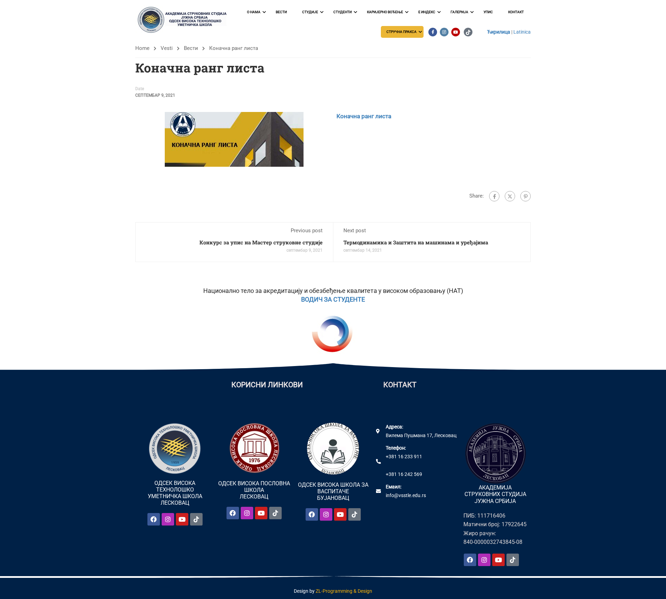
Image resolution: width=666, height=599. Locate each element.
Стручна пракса (401, 32)
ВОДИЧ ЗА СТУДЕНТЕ (333, 299)
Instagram (444, 32)
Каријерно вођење (385, 12)
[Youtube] (182, 519)
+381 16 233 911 (404, 456)
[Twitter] (510, 196)
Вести (281, 12)
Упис (488, 12)
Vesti (167, 48)
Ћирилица (498, 32)
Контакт (516, 12)
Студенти (342, 12)
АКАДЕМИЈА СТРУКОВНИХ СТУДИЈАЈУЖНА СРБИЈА (495, 494)
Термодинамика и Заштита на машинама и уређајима (415, 242)
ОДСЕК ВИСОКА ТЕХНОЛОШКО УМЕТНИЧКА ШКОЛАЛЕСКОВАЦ (175, 493)
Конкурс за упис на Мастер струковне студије (261, 242)
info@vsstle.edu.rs (406, 495)
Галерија (459, 12)
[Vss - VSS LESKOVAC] (183, 20)
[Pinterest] (525, 196)
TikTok (468, 32)
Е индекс (426, 12)
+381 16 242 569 (404, 474)
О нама (254, 12)
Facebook (432, 32)
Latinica (522, 32)
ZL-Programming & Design (344, 591)
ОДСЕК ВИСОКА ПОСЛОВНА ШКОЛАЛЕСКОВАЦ (254, 490)
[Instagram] (168, 519)
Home (142, 48)
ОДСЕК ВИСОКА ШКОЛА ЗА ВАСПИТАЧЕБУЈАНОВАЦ (333, 491)
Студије (310, 12)
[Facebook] (494, 196)
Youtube (455, 32)
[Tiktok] (196, 519)
